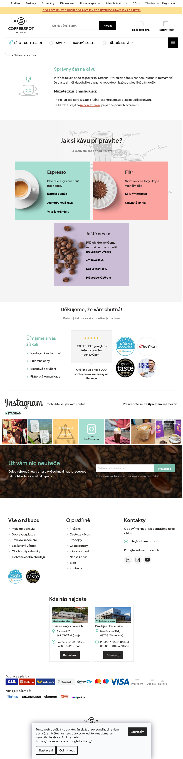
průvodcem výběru (97, 251)
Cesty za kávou (78, 534)
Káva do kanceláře (23, 539)
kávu (89, 69)
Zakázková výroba (23, 545)
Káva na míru (66, 3)
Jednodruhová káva (58, 202)
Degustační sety (95, 268)
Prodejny (74, 539)
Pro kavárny (46, 3)
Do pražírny (68, 654)
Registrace (167, 3)
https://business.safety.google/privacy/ (62, 741)
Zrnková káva (93, 259)
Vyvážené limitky (57, 211)
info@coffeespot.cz (142, 541)
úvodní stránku (88, 105)
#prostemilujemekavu (162, 404)
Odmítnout (65, 750)
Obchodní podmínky (25, 551)
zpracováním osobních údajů (141, 475)
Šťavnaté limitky (134, 202)
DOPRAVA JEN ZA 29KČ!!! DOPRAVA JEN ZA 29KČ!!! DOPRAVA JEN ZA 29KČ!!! (90, 10)
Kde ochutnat (112, 3)
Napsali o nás (77, 556)
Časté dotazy (77, 545)
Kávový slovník (78, 551)
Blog (71, 562)
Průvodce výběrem (97, 277)
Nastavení (44, 750)
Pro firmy (29, 3)
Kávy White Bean (135, 193)
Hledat (106, 25)
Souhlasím (136, 732)
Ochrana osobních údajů (27, 556)
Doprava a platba (88, 3)
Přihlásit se (163, 468)
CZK (133, 3)
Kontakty (74, 568)
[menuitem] (23, 42)
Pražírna (14, 3)
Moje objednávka (22, 528)
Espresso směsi (56, 193)
